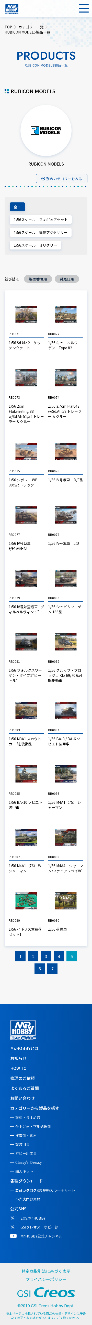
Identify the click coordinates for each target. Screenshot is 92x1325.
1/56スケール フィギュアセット (41, 219)
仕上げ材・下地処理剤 (33, 1126)
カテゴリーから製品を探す (34, 1108)
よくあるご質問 (24, 1088)
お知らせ (18, 1058)
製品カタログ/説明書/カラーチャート (45, 1190)
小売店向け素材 (27, 1199)
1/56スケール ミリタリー (35, 245)
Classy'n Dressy (28, 1162)
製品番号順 (38, 278)
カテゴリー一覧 (30, 26)
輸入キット (24, 1171)
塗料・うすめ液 (27, 1117)
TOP (8, 26)
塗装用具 (22, 1144)
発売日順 (67, 278)
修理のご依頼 (22, 1078)
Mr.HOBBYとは (24, 1048)
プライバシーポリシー (46, 1279)
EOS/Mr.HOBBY (32, 1218)
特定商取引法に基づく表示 (46, 1271)
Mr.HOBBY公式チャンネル (41, 1236)
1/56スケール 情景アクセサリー (40, 232)
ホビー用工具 (26, 1153)
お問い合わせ (22, 1098)
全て (17, 206)
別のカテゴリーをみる (64, 178)
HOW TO (18, 1068)
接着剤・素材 (26, 1135)
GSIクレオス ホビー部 (39, 1227)
